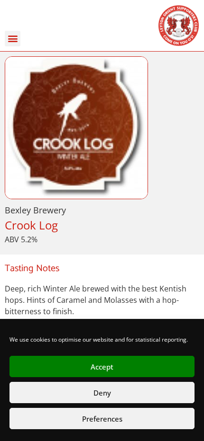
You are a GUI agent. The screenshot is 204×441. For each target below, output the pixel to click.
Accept (102, 366)
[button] (12, 38)
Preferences (102, 418)
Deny (102, 392)
